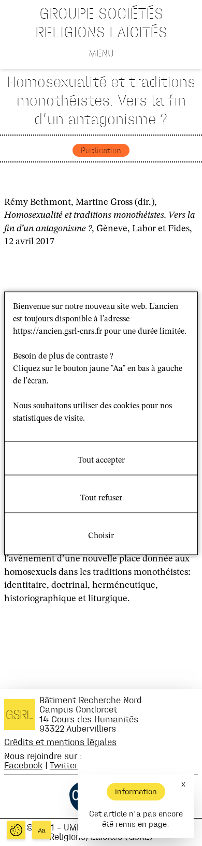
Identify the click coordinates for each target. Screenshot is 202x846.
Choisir (101, 535)
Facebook (23, 765)
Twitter (64, 765)
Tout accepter (101, 460)
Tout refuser (101, 498)
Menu (101, 52)
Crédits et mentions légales (60, 741)
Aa (42, 830)
